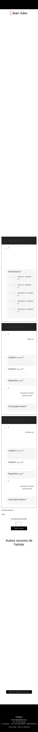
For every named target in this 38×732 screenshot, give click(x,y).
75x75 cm (24, 286)
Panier (30, 4)
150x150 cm (25, 310)
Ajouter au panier (19, 528)
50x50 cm (24, 278)
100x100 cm (25, 294)
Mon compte (25, 4)
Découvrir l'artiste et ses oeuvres (19, 692)
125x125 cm (25, 302)
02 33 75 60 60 (20, 722)
